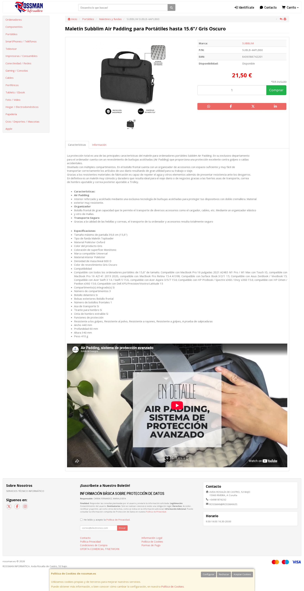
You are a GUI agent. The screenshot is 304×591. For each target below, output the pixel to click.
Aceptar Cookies (242, 574)
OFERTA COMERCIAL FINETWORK (99, 549)
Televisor (11, 48)
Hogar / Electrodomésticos (22, 107)
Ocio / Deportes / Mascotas (22, 121)
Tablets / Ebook (15, 92)
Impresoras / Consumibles (21, 56)
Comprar (276, 90)
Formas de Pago (150, 545)
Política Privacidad (90, 541)
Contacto (270, 7)
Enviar (122, 527)
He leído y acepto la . (107, 519)
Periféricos (12, 85)
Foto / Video (12, 99)
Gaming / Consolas (16, 70)
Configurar (208, 574)
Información (99, 144)
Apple (8, 128)
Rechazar (224, 574)
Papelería (11, 114)
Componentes (14, 26)
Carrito (291, 7)
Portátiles (11, 34)
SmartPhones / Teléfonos (21, 41)
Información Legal (151, 538)
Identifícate (246, 7)
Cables (9, 77)
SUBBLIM (248, 43)
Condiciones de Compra (93, 545)
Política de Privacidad (156, 511)
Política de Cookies (172, 586)
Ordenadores (13, 19)
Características (77, 144)
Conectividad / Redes (18, 63)
